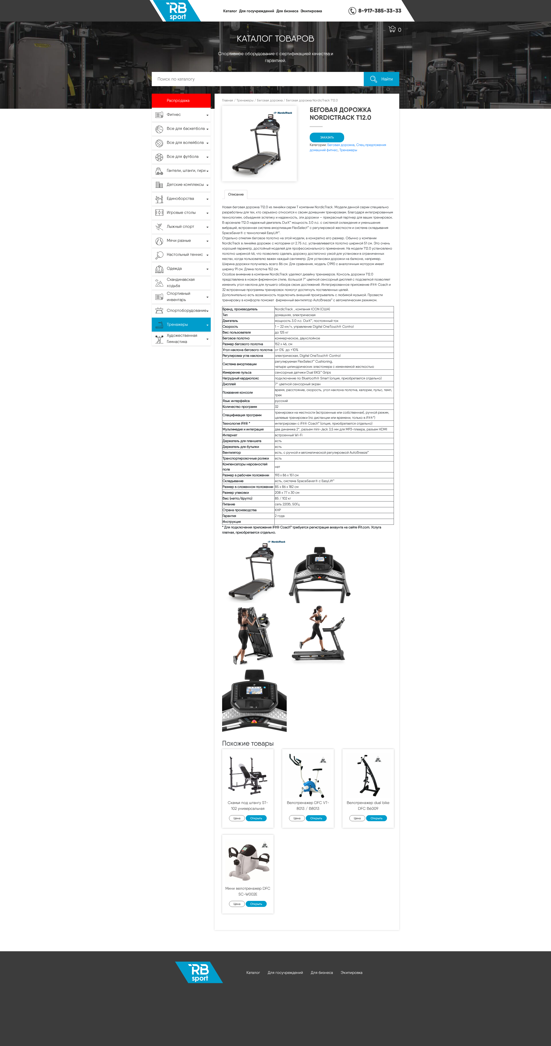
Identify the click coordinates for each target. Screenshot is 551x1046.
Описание (236, 194)
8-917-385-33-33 (379, 10)
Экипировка (311, 10)
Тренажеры (245, 100)
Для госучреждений (256, 10)
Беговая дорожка (270, 100)
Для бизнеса (287, 10)
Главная (227, 100)
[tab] (235, 194)
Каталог (230, 10)
